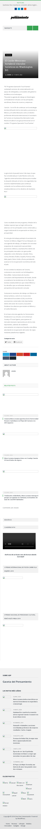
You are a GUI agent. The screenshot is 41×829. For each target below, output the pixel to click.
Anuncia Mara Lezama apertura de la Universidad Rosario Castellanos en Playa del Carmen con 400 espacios (21, 421)
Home (8, 824)
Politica (8, 55)
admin (9, 75)
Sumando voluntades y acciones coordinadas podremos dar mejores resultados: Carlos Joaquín (25, 727)
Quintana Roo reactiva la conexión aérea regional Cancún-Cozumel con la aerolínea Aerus (21, 5)
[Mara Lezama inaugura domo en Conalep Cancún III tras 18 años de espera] (20, 444)
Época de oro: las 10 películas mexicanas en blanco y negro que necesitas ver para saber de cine (24, 753)
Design (23, 826)
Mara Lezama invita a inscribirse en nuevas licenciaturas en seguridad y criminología (25, 701)
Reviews (14, 824)
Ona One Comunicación (23, 816)
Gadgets (16, 826)
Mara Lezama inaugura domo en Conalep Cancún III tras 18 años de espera (21, 459)
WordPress (21, 818)
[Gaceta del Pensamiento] (20, 17)
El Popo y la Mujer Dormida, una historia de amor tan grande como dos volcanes (24, 767)
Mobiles (28, 824)
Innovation (8, 826)
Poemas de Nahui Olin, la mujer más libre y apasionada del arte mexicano (25, 740)
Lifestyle (21, 824)
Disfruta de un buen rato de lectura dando (20, 555)
